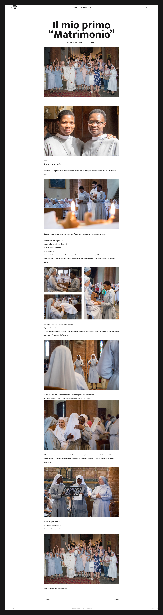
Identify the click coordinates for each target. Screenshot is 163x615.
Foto (93, 43)
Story (117, 599)
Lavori (74, 7)
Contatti (83, 7)
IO (90, 7)
